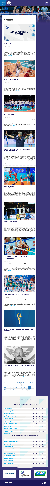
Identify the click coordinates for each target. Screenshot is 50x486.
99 (10, 389)
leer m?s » (10, 55)
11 (32, 382)
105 (29, 389)
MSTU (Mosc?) (7, 433)
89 (13, 387)
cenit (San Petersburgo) (9, 410)
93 (24, 387)
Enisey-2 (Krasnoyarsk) (9, 463)
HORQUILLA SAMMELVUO (12, 79)
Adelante (6, 391)
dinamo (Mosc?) (7, 411)
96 (32, 387)
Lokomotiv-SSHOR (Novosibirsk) (10, 439)
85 (31, 385)
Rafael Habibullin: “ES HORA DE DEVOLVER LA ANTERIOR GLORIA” (19, 150)
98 (7, 389)
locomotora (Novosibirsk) (9, 413)
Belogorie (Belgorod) (8, 415)
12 (4, 385)
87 (7, 387)
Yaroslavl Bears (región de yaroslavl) (11, 465)
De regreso (6, 382)
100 (13, 389)
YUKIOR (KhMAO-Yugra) (9, 448)
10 (30, 382)
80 (17, 385)
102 (19, 389)
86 (5, 387)
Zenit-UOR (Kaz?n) (8, 444)
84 (28, 385)
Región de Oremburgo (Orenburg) (11, 428)
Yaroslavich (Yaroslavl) (8, 431)
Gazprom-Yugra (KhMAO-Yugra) (10, 423)
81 (20, 385)
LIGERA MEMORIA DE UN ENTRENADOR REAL (19, 365)
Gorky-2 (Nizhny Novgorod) (9, 455)
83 (25, 385)
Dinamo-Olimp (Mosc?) (8, 443)
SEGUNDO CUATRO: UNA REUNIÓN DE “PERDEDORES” (16, 257)
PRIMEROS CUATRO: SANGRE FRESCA (16, 294)
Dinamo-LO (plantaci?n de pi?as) (10, 416)
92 (21, 387)
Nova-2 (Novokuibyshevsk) (9, 453)
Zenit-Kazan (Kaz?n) (8, 408)
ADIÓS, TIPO (8, 43)
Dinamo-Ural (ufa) (7, 426)
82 (22, 385)
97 (5, 389)
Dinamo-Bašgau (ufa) (8, 460)
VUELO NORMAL (9, 114)
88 (10, 387)
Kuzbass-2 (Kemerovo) (8, 461)
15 (12, 385)
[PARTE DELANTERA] (44, 483)
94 (26, 387)
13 (7, 385)
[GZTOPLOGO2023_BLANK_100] (8, 3)
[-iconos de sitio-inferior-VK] (41, 483)
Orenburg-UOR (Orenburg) (9, 456)
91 (18, 387)
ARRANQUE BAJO (10, 187)
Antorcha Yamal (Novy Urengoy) (10, 421)
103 (23, 389)
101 (16, 389)
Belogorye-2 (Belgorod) (9, 458)
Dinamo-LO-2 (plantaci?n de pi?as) (11, 441)
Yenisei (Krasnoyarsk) (8, 418)
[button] (2, 15)
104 (26, 389)
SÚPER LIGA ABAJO (10, 221)
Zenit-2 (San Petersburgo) (9, 446)
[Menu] (46, 3)
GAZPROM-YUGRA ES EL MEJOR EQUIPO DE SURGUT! (18, 330)
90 (16, 387)
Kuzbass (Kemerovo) (8, 429)
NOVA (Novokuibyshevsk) (9, 420)
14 (10, 385)
